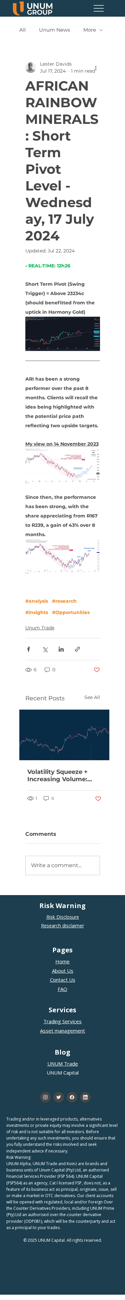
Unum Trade (39, 628)
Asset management (62, 1030)
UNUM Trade (62, 1063)
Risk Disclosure (62, 917)
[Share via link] (77, 649)
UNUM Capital (63, 1072)
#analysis (36, 601)
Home (62, 961)
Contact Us (62, 979)
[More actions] (96, 68)
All (22, 30)
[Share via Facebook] (28, 649)
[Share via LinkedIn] (61, 649)
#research (64, 601)
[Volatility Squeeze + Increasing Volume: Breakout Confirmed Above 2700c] (64, 735)
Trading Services (62, 1021)
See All (92, 697)
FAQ (62, 989)
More (89, 30)
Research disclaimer (62, 925)
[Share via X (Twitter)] (45, 649)
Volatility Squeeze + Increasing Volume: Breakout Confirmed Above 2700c (59, 775)
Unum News (54, 30)
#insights (36, 612)
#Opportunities (71, 612)
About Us (62, 970)
